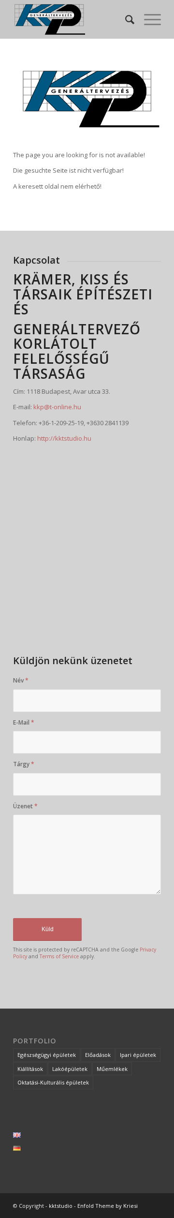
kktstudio (60, 1205)
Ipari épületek (138, 1054)
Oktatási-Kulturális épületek (53, 1082)
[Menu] (147, 19)
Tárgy (23, 764)
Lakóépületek (69, 1068)
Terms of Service (59, 956)
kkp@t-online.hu (57, 406)
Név (21, 680)
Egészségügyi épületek (46, 1054)
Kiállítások (30, 1068)
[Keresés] (125, 19)
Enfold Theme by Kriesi (107, 1205)
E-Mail (23, 722)
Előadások (98, 1054)
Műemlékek (112, 1068)
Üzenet (25, 806)
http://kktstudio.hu (64, 438)
